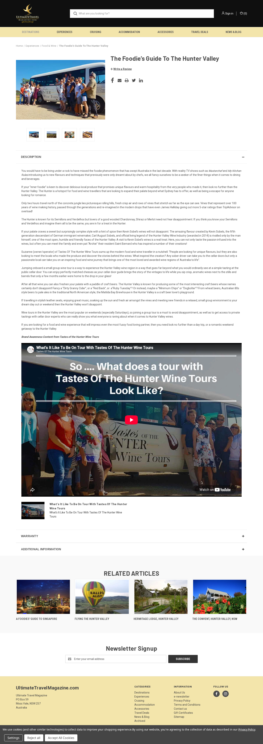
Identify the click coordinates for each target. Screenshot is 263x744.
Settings (13, 738)
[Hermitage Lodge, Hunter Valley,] (161, 597)
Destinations (30, 32)
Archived (139, 720)
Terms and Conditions (187, 704)
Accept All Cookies (61, 738)
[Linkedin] (141, 80)
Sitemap (179, 716)
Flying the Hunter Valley (92, 619)
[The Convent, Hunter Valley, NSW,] (219, 597)
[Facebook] (112, 80)
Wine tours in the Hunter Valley (39, 312)
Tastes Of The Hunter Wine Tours (78, 251)
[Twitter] (134, 80)
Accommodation (129, 32)
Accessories (165, 32)
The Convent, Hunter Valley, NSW (214, 619)
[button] (121, 69)
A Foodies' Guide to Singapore (36, 619)
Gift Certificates (183, 712)
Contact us (180, 708)
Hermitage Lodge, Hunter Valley (156, 619)
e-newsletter (181, 696)
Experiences (64, 32)
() (245, 13)
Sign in (229, 13)
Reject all (33, 738)
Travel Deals (199, 32)
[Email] (119, 80)
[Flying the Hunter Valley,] (102, 597)
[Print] (127, 80)
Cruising (95, 32)
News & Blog (233, 32)
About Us (179, 692)
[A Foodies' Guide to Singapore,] (43, 597)
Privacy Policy (182, 700)
